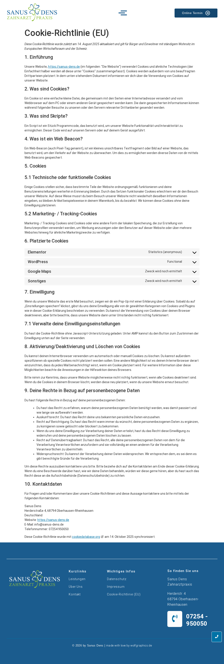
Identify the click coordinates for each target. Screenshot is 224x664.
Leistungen (77, 579)
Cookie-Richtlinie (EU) (124, 594)
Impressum (116, 586)
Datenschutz (116, 579)
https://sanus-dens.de (64, 66)
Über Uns (76, 586)
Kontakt (75, 594)
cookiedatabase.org (86, 536)
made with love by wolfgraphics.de (129, 645)
